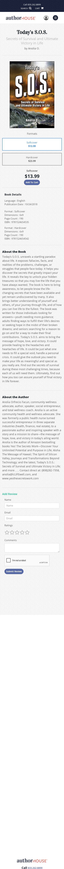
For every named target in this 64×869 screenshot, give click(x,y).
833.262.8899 (34, 4)
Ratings (8, 525)
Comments (10, 540)
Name (7, 499)
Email (7, 512)
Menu (56, 17)
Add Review (9, 494)
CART (37, 8)
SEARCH (24, 8)
